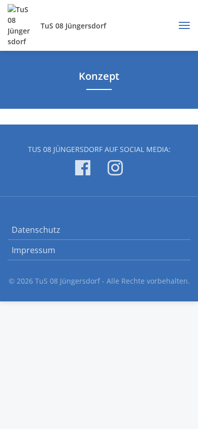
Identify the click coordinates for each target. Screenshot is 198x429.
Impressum (33, 250)
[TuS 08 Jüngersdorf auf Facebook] (82, 169)
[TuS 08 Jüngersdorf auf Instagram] (115, 169)
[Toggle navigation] (180, 25)
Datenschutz (36, 229)
